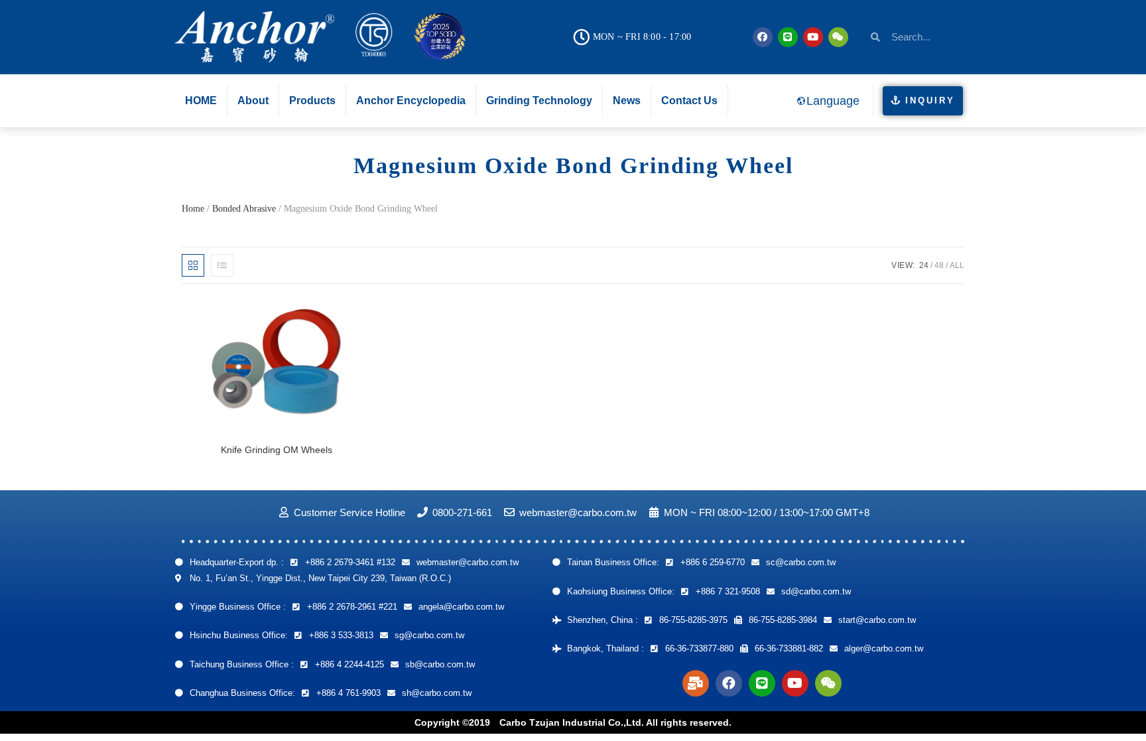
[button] (923, 100)
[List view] (222, 265)
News (627, 100)
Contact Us (689, 100)
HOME (201, 100)
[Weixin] (838, 37)
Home (193, 209)
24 (923, 265)
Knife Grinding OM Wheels (276, 449)
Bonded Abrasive (244, 209)
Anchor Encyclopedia (411, 100)
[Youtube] (813, 37)
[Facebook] (763, 37)
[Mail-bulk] (695, 683)
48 (939, 265)
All (957, 265)
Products (312, 100)
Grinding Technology (539, 100)
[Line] (788, 37)
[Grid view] (193, 265)
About (253, 100)
